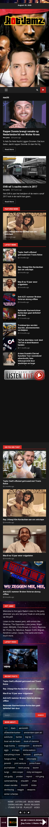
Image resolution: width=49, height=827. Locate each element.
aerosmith (23, 728)
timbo (34, 785)
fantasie (27, 754)
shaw (34, 781)
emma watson (29, 750)
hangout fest (10, 759)
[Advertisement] (24, 53)
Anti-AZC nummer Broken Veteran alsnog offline (9, 299)
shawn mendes (10, 785)
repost (29, 776)
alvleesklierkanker (12, 732)
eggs (6, 750)
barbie (19, 737)
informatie (31, 759)
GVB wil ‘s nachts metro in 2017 (24, 169)
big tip (28, 737)
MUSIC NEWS (34, 801)
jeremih (7, 763)
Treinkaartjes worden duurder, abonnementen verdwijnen (9, 329)
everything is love (12, 754)
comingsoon (23, 745)
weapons (31, 789)
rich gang (40, 776)
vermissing (9, 789)
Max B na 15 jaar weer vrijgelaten (9, 284)
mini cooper (18, 772)
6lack (13, 728)
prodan (19, 776)
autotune (8, 737)
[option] (24, 226)
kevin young (23, 767)
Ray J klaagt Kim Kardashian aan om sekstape (9, 269)
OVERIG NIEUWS (15, 804)
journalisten (9, 767)
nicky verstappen (34, 772)
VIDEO (37, 807)
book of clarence (31, 741)
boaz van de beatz (12, 741)
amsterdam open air (33, 732)
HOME (11, 801)
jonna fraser (34, 763)
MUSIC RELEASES (32, 804)
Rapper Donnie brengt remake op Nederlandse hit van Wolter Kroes (24, 114)
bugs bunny (9, 745)
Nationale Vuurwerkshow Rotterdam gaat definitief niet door (9, 314)
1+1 (5, 728)
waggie (20, 789)
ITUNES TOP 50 (15, 807)
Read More (9, 149)
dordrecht (37, 745)
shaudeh (25, 781)
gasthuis (38, 754)
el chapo (16, 750)
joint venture (20, 763)
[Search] (37, 90)
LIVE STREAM (43, 90)
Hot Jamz (6, 138)
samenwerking (10, 781)
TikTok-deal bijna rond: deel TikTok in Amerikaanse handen (9, 344)
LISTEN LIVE (20, 801)
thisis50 (24, 785)
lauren (36, 767)
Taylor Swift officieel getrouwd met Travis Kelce (9, 255)
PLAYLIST (28, 807)
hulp (21, 759)
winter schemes (11, 794)
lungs (6, 772)
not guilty (8, 776)
